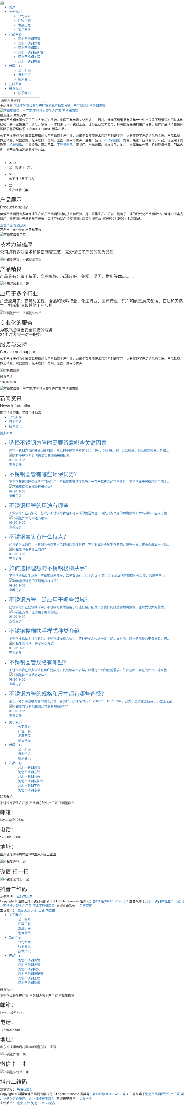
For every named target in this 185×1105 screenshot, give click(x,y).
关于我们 (15, 11)
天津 (27, 910)
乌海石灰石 (24, 896)
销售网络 (24, 29)
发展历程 (24, 25)
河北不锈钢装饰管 (30, 52)
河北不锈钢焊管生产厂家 (31, 105)
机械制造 (15, 144)
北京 (20, 910)
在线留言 (15, 83)
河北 (34, 910)
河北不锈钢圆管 (29, 38)
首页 (12, 7)
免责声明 (85, 905)
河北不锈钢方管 (29, 43)
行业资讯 (24, 74)
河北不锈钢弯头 (29, 47)
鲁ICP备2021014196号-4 (110, 901)
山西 (41, 910)
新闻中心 (15, 65)
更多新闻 (6, 433)
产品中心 (15, 34)
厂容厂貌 (24, 20)
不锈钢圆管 (112, 140)
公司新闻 (24, 70)
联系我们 (15, 88)
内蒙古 (50, 910)
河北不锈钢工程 (29, 56)
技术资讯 (24, 79)
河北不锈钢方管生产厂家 (65, 105)
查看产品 (6, 225)
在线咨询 (20, 225)
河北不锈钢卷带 (29, 61)
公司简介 (24, 16)
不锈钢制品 (65, 144)
